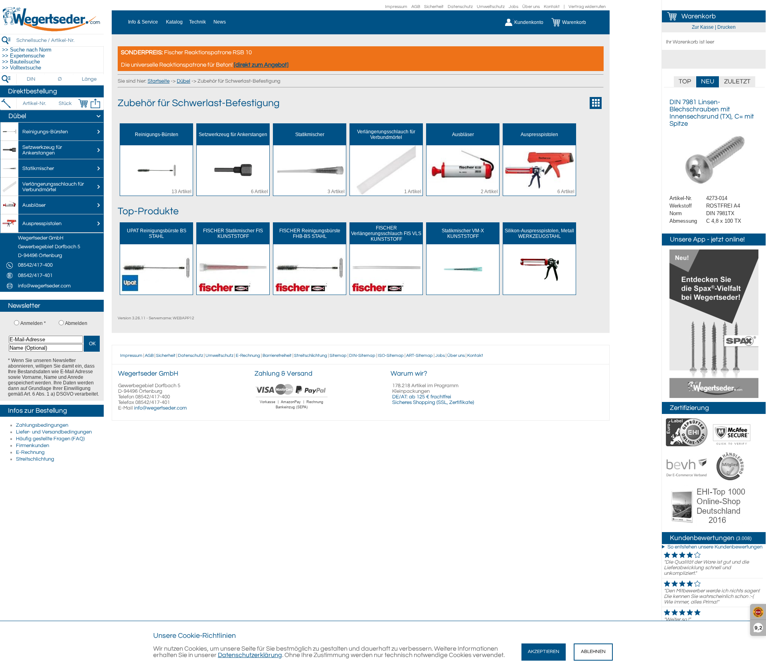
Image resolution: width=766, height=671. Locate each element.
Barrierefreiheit (277, 355)
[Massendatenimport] (95, 103)
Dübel (183, 81)
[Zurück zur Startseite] (52, 30)
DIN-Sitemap (362, 355)
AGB (415, 6)
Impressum (396, 6)
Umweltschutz (491, 6)
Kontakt (552, 6)
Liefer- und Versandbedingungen (54, 432)
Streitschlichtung (35, 459)
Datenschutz (460, 6)
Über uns (531, 6)
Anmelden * (33, 323)
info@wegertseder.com (160, 408)
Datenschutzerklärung (250, 655)
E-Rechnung (30, 452)
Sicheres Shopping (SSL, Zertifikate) (433, 402)
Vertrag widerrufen (587, 6)
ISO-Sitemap (391, 355)
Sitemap (338, 355)
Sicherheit (434, 6)
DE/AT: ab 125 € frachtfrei (421, 397)
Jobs (513, 6)
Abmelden (76, 323)
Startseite (159, 81)
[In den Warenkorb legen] (83, 103)
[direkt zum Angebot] (261, 65)
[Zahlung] (292, 410)
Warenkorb (698, 16)
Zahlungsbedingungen (42, 425)
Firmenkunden (32, 445)
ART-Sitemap (419, 355)
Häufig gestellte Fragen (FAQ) (50, 438)
